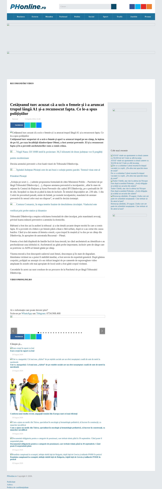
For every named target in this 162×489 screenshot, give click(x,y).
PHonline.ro (10, 16)
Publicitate (11, 482)
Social (91, 17)
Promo (148, 17)
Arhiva (10, 485)
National (63, 17)
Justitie (133, 17)
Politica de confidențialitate (17, 487)
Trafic (120, 17)
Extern (35, 17)
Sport (105, 17)
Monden (49, 17)
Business (21, 17)
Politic (77, 17)
